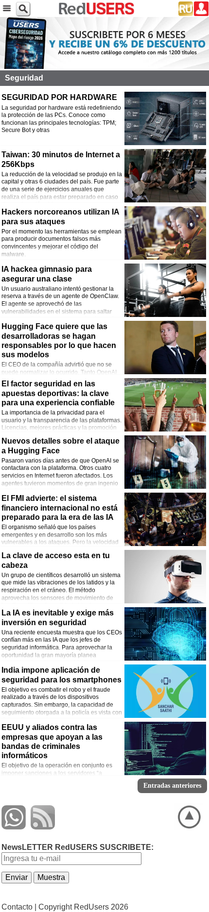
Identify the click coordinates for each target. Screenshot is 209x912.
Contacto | (18, 907)
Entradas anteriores (172, 785)
